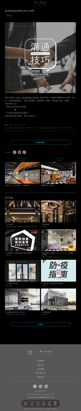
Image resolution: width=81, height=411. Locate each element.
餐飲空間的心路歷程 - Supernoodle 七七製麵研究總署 (58, 254)
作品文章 (34, 226)
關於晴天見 (40, 373)
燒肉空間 (9, 226)
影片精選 (40, 369)
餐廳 (15, 226)
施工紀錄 (9, 286)
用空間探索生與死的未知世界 (15, 312)
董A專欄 (40, 361)
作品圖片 (27, 226)
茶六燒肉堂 (9, 224)
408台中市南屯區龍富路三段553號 (40, 397)
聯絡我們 (40, 377)
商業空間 (20, 226)
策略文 (9, 15)
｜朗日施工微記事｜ (12, 283)
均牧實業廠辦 (46, 312)
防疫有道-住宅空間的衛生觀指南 (52, 283)
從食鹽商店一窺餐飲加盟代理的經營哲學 (19, 253)
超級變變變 (45, 224)
